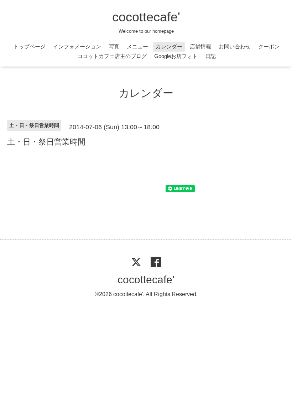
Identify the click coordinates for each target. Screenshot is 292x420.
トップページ (30, 46)
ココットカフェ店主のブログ (112, 56)
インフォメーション (77, 46)
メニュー (137, 46)
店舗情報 (200, 46)
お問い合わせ (235, 46)
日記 (210, 56)
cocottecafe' (146, 17)
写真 (114, 46)
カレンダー (169, 46)
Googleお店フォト (176, 56)
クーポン (269, 46)
